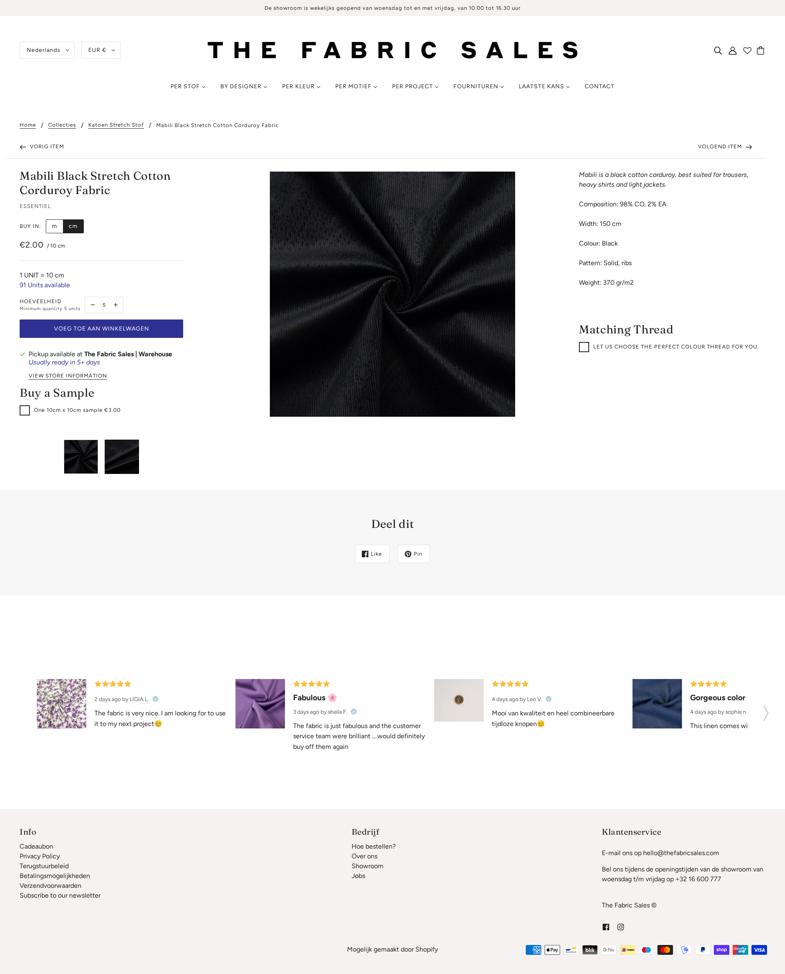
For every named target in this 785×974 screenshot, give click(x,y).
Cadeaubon (36, 846)
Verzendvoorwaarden (50, 885)
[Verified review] (155, 699)
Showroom (368, 866)
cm (73, 226)
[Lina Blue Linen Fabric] (657, 703)
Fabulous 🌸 (315, 697)
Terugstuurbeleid (44, 866)
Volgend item (721, 146)
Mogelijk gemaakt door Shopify (392, 949)
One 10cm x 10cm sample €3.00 (77, 410)
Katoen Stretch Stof (116, 125)
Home (28, 125)
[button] (766, 710)
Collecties (62, 125)
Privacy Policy (40, 856)
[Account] (732, 50)
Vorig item (46, 146)
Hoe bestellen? (374, 846)
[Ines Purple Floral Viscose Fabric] (61, 703)
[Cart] (762, 50)
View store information (68, 376)
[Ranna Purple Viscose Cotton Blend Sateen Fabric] (260, 703)
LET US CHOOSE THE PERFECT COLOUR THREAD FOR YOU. (676, 347)
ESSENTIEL (35, 206)
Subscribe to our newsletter (60, 895)
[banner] (392, 50)
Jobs (358, 876)
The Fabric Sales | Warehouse (128, 354)
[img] (718, 50)
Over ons (364, 856)
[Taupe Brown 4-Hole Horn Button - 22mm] (459, 700)
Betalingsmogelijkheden (55, 876)
